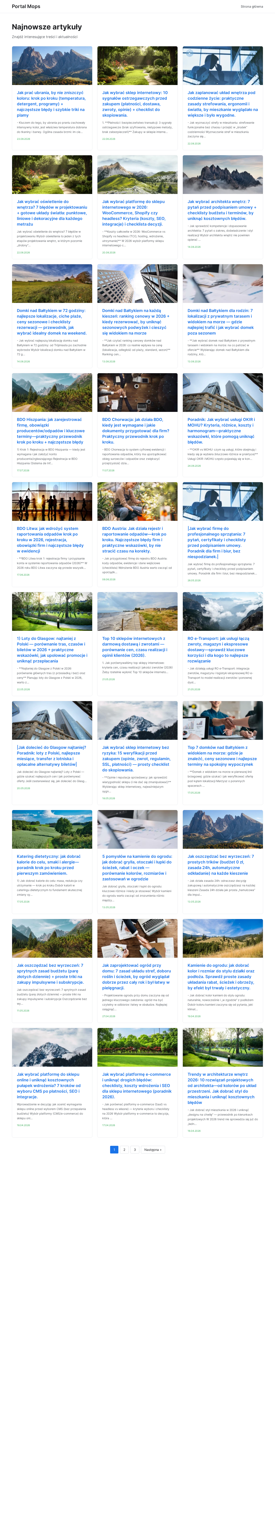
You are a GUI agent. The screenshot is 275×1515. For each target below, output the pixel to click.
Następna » (153, 1150)
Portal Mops (26, 6)
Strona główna (252, 6)
